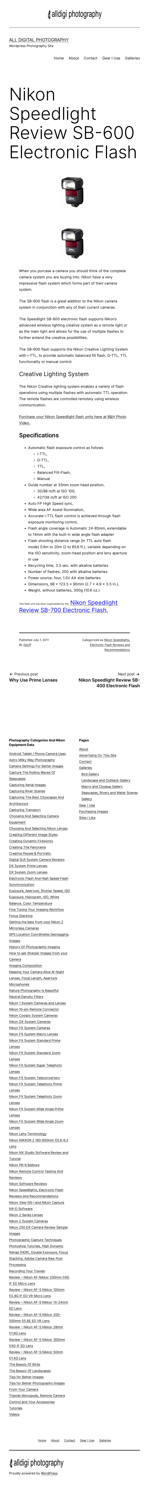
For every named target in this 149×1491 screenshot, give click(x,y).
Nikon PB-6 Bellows (24, 1165)
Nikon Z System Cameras (28, 1221)
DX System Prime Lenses (28, 866)
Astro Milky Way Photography (32, 760)
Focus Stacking (21, 916)
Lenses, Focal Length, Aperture (33, 978)
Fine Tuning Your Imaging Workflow (36, 909)
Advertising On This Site (97, 755)
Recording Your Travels (27, 1271)
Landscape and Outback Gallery (105, 780)
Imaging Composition (25, 965)
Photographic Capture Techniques (35, 1240)
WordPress (49, 1473)
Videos (14, 1414)
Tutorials (15, 1408)
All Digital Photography (39, 39)
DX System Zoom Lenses (28, 872)
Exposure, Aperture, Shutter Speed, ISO (39, 891)
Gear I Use (111, 58)
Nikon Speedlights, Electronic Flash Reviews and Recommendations (110, 645)
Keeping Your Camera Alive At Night (36, 972)
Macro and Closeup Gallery (102, 786)
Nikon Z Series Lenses (26, 1215)
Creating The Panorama (27, 847)
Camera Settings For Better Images (36, 766)
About (74, 58)
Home (59, 58)
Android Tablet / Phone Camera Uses (37, 754)
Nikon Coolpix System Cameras (33, 1015)
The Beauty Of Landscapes (30, 1371)
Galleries (132, 58)
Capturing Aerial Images (27, 785)
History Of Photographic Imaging (34, 947)
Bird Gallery (90, 774)
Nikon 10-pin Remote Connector (34, 1009)
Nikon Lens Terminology (28, 1134)
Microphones (19, 984)
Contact (90, 58)
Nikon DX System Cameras (30, 1022)
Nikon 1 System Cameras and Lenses (37, 1003)
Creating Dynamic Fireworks (31, 841)
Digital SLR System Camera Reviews (37, 860)
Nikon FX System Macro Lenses (33, 1034)
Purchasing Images (93, 811)
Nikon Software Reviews (28, 1184)
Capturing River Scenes (27, 791)
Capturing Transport (25, 810)
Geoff (27, 645)
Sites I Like (87, 818)
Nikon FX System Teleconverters (34, 1078)
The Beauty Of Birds (24, 1364)
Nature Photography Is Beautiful (34, 990)
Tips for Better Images (26, 1377)
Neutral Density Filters (26, 997)
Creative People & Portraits (30, 853)
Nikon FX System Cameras (29, 1028)
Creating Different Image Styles (33, 835)
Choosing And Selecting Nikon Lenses (38, 828)
